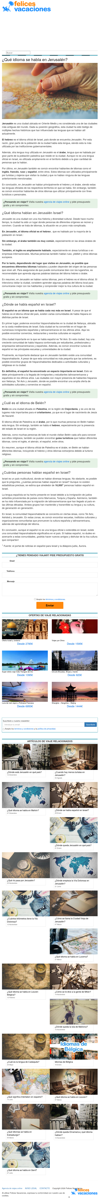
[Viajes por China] (75, 626)
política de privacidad (46, 728)
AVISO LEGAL (31, 1188)
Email (12, 560)
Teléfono (11, 571)
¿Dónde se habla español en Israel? (72, 810)
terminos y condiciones (24, 728)
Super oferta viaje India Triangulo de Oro (17, 671)
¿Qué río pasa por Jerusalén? (21, 880)
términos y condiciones (55, 599)
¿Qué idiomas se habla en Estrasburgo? (19, 1133)
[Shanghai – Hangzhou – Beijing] (75, 693)
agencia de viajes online (56, 201)
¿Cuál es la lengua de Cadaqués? (23, 1061)
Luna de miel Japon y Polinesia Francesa (18, 703)
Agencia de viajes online (12, 1188)
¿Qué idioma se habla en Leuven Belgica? (22, 993)
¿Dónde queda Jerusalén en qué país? (73, 845)
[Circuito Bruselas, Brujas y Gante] (75, 666)
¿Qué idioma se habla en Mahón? (23, 810)
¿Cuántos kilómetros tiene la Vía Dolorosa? (22, 920)
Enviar (50, 605)
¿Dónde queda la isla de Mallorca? (71, 1026)
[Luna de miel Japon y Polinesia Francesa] (25, 695)
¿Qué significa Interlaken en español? (25, 1096)
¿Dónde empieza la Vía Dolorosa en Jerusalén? (72, 882)
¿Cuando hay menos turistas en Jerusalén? (70, 774)
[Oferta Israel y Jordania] (25, 630)
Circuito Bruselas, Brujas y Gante (65, 671)
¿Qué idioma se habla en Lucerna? (71, 956)
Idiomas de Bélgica (64, 1061)
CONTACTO (45, 1188)
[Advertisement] (50, 31)
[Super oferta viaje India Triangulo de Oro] (25, 667)
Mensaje (11, 581)
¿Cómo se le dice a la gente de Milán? (73, 991)
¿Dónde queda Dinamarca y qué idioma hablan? (73, 1133)
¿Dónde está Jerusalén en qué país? (24, 772)
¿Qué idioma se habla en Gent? (22, 1170)
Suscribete (90, 724)
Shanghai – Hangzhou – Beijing (64, 703)
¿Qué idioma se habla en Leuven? (71, 1096)
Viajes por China (58, 640)
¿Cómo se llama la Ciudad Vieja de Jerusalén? (71, 920)
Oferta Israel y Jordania (11, 640)
